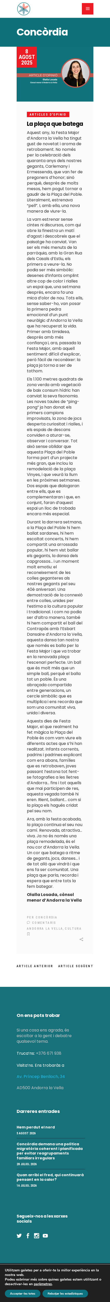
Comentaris (43, 923)
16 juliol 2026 (27, 1185)
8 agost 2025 (27, 57)
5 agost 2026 (26, 1133)
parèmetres (43, 1284)
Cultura (73, 928)
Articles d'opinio (48, 114)
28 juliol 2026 (27, 1164)
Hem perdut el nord (36, 1127)
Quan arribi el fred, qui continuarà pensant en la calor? (50, 1177)
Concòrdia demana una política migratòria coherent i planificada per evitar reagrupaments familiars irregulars (50, 1150)
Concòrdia (47, 917)
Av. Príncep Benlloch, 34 (41, 1076)
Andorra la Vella (45, 928)
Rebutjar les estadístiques (65, 1294)
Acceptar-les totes (22, 1294)
